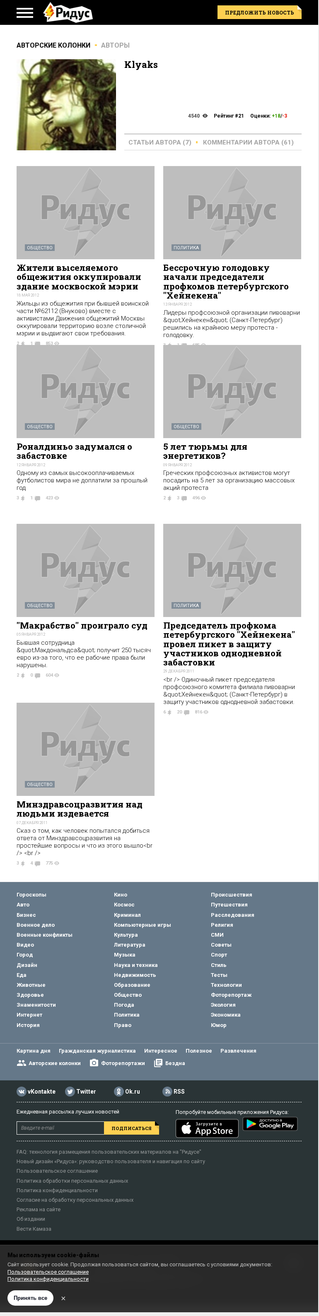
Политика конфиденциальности (57, 1190)
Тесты (219, 975)
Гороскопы (31, 895)
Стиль (219, 965)
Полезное (199, 1051)
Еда (22, 975)
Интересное (160, 1051)
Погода (124, 1005)
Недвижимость (135, 975)
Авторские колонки (55, 1063)
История (28, 1025)
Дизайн (27, 965)
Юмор (219, 1025)
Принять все (30, 1298)
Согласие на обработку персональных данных (75, 1200)
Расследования (232, 915)
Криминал (127, 915)
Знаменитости (36, 1005)
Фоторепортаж (231, 995)
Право (122, 1025)
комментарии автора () (248, 142)
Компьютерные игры (142, 925)
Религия (222, 925)
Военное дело (36, 925)
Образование (132, 985)
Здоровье (30, 995)
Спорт (219, 955)
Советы (221, 945)
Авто (23, 904)
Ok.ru (132, 1092)
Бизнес (26, 915)
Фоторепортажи (123, 1063)
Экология (223, 1005)
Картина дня (34, 1051)
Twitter (86, 1092)
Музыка (124, 955)
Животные (31, 985)
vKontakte (42, 1092)
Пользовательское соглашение (57, 1171)
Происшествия (231, 895)
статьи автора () (159, 142)
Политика (186, 248)
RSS (179, 1092)
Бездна (175, 1063)
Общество (40, 248)
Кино (120, 895)
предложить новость (259, 12)
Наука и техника (136, 965)
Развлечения (238, 1051)
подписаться (131, 1128)
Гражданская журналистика (97, 1051)
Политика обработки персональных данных (72, 1181)
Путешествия (229, 904)
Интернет (29, 1015)
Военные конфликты (44, 935)
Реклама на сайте (38, 1209)
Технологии (226, 985)
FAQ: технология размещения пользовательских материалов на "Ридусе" (109, 1152)
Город (25, 955)
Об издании (31, 1219)
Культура (126, 935)
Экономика (226, 1015)
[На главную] (68, 12)
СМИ (217, 935)
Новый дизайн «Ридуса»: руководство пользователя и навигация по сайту (111, 1161)
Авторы (115, 45)
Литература (129, 945)
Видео (25, 945)
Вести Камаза (34, 1229)
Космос (124, 904)
